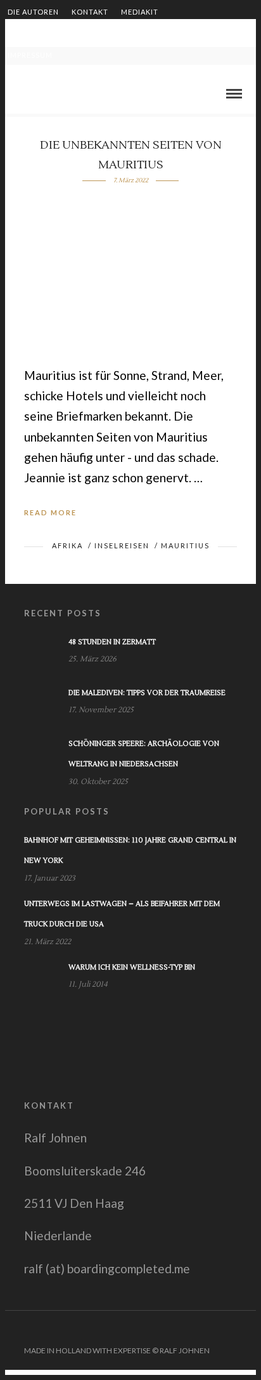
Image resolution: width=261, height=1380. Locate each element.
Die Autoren (33, 12)
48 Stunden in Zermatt (112, 642)
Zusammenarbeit (44, 33)
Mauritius (185, 545)
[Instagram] (248, 1329)
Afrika (67, 545)
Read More (50, 512)
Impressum (30, 55)
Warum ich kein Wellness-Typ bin (131, 967)
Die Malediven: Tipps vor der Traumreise (147, 693)
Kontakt (90, 12)
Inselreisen (122, 545)
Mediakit (139, 12)
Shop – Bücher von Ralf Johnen (159, 33)
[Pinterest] (231, 1329)
